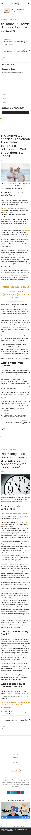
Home (15, 752)
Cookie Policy (9, 830)
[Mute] (22, 817)
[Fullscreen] (28, 817)
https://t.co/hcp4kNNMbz (16, 287)
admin (3, 34)
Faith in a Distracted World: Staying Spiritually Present (17, 10)
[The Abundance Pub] (15, 3)
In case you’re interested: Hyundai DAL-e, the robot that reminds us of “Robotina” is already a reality (15, 705)
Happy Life (15, 757)
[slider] (14, 817)
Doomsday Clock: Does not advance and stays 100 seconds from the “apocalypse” (14, 460)
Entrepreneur (4, 19)
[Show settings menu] (25, 817)
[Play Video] (2, 817)
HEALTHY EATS (15, 760)
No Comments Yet (10, 64)
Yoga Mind (15, 754)
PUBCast (15, 762)
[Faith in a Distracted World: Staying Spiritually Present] (7, 10)
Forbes (16, 349)
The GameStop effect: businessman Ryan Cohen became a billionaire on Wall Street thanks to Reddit (15, 146)
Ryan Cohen (26, 230)
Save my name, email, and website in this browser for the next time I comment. (13, 108)
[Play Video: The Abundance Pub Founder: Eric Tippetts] (15, 809)
